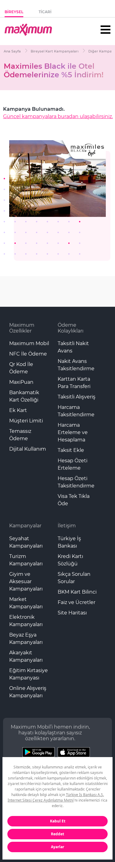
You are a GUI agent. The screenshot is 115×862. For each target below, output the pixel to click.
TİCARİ (45, 12)
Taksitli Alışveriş (76, 397)
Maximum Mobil (29, 343)
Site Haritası (72, 613)
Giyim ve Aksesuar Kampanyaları (26, 581)
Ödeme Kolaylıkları (70, 328)
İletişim (67, 526)
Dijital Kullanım (27, 449)
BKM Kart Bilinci (77, 592)
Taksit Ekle (71, 450)
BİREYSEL (14, 12)
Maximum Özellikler (21, 328)
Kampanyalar (25, 526)
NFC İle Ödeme (28, 354)
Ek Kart (18, 410)
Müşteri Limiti (26, 421)
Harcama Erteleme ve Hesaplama (73, 432)
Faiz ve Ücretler (76, 602)
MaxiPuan (21, 382)
